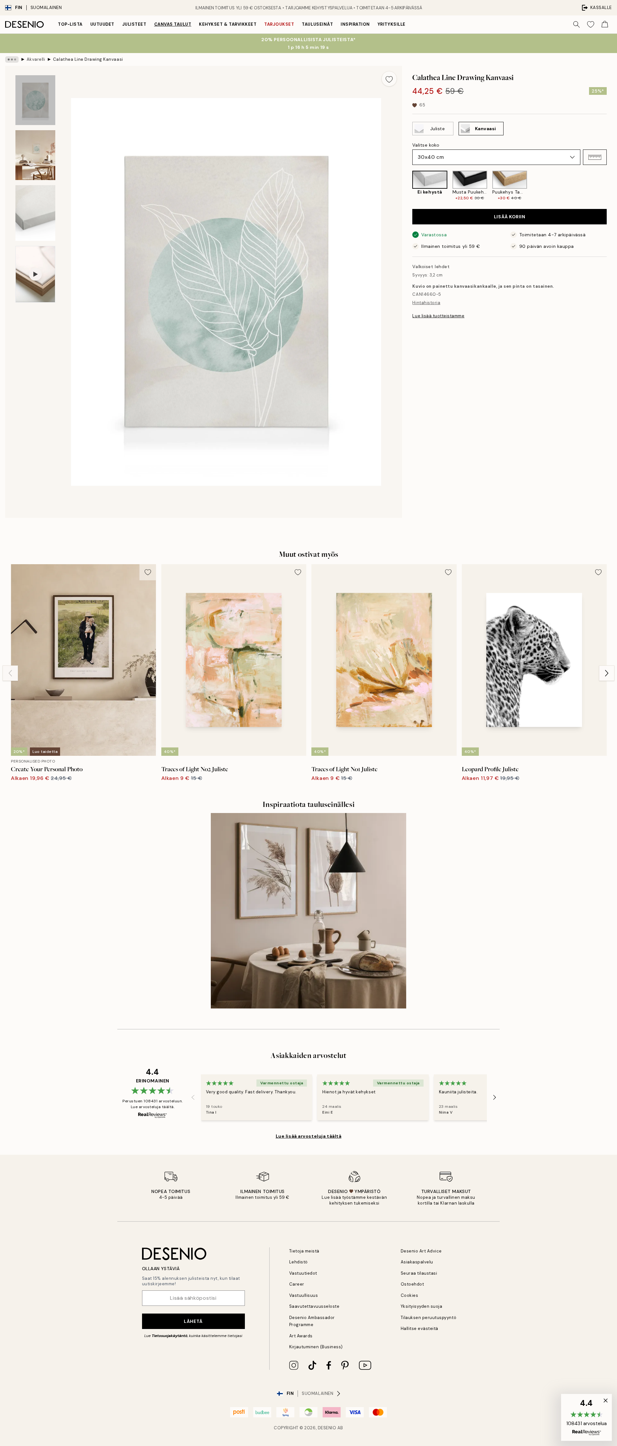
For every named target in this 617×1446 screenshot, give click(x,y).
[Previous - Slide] (407, 186)
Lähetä (193, 1321)
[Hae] (576, 24)
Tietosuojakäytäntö (169, 1335)
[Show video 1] (35, 274)
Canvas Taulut (173, 24)
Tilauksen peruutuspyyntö (428, 1317)
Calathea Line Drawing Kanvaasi (88, 59)
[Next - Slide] (612, 186)
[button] (595, 157)
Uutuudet (102, 24)
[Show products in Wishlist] (591, 24)
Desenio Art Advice (421, 1251)
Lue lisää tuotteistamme (438, 316)
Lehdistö (298, 1262)
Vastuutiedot (303, 1273)
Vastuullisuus (303, 1295)
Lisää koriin (509, 217)
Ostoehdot (412, 1284)
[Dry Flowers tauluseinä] (308, 910)
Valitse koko (425, 145)
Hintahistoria (426, 302)
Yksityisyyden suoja (422, 1306)
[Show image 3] (35, 213)
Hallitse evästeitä (419, 1328)
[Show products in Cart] (605, 24)
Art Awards (301, 1336)
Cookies (409, 1295)
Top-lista (70, 24)
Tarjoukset (279, 24)
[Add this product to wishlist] (389, 78)
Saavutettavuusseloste (314, 1306)
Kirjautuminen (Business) (316, 1347)
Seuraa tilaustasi (419, 1273)
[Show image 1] (35, 100)
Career (296, 1284)
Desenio (327, 1428)
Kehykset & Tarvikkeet (227, 24)
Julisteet (134, 24)
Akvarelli (36, 59)
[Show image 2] (35, 155)
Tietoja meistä (304, 1251)
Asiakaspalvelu (417, 1262)
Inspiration (355, 24)
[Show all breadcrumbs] (12, 59)
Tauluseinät (317, 24)
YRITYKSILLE (392, 24)
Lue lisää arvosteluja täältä (309, 1136)
